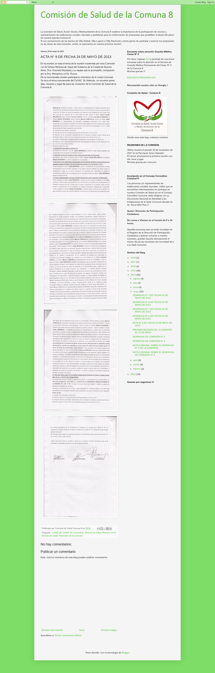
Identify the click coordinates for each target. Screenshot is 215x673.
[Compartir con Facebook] (107, 528)
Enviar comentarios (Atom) (68, 635)
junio (136, 287)
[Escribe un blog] (101, 528)
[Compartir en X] (104, 528)
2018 (133, 257)
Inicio (82, 630)
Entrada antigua (109, 630)
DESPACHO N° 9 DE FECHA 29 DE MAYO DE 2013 (150, 296)
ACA (147, 59)
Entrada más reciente (52, 630)
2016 (133, 266)
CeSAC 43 (67, 533)
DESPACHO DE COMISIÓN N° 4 (149, 341)
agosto (137, 278)
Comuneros (79, 533)
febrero (137, 369)
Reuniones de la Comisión (71, 536)
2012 (133, 374)
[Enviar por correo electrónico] (98, 528)
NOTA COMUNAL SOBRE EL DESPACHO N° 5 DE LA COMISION (153, 346)
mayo (136, 291)
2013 (133, 275)
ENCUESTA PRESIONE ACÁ (141, 77)
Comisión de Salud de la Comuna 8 (107, 15)
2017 (133, 262)
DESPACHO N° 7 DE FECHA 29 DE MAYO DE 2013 (150, 310)
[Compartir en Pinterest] (110, 528)
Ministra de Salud (93, 533)
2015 (133, 270)
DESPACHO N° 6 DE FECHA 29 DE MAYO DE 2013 (150, 317)
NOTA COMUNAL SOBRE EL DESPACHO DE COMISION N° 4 (153, 353)
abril (135, 360)
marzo (136, 364)
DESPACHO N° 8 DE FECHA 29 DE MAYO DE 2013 (150, 303)
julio (135, 283)
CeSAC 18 (56, 533)
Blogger (125, 652)
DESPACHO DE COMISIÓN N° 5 (149, 336)
